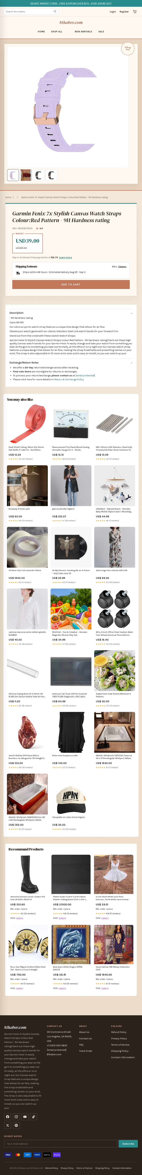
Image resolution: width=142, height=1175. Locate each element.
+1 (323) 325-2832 (57, 1045)
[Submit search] (55, 11)
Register (124, 11)
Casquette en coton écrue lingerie (68, 817)
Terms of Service (120, 1044)
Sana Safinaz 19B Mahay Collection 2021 (113, 968)
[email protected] (85, 375)
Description (17, 312)
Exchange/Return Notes (24, 362)
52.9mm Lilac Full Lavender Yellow (25, 570)
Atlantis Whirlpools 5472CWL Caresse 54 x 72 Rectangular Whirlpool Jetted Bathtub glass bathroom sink (114, 757)
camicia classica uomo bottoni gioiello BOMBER (27, 633)
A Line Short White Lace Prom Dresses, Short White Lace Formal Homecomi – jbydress (112, 898)
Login (113, 11)
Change (122, 266)
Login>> (19, 918)
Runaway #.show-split (19, 509)
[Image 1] (13, 175)
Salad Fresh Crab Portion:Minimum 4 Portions (113, 695)
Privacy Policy (119, 1038)
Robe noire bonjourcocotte (65, 755)
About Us (84, 1032)
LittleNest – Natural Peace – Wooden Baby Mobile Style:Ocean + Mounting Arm (113, 510)
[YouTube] (24, 1116)
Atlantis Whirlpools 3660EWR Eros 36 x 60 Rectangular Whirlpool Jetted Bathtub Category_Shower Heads (27, 819)
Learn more (65, 257)
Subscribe (128, 1143)
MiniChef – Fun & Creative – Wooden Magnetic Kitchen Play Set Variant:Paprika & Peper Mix (69, 634)
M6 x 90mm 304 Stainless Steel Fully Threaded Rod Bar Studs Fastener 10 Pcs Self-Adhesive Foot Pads (114, 449)
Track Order (85, 1051)
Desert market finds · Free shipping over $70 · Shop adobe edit (71, 3)
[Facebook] (7, 1116)
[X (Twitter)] (7, 1125)
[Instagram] (16, 1116)
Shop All (56, 31)
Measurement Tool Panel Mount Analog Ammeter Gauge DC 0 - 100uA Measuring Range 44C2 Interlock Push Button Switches (70, 449)
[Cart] (135, 11)
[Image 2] (26, 175)
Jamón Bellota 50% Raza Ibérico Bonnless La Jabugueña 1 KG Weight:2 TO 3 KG (26, 757)
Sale (101, 31)
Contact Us (85, 1038)
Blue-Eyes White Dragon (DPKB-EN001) (68, 968)
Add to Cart (71, 284)
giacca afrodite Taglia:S (63, 509)
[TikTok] (33, 1116)
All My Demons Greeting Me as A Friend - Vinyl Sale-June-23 (71, 571)
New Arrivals (83, 31)
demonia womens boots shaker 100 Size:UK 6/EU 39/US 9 (27, 898)
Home (41, 31)
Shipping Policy (119, 1051)
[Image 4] (51, 175)
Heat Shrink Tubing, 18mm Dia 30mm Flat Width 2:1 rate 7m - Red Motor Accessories (26, 449)
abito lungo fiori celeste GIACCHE (111, 570)
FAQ (81, 1044)
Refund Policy (118, 1032)
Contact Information (123, 1057)
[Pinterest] (16, 1125)
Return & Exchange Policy (69, 379)
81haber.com (71, 22)
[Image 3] (39, 175)
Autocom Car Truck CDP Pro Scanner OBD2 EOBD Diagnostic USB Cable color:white (69, 695)
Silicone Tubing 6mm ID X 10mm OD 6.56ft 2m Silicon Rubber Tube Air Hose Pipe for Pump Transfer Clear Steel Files (27, 695)
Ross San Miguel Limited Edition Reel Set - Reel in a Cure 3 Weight (28, 968)
